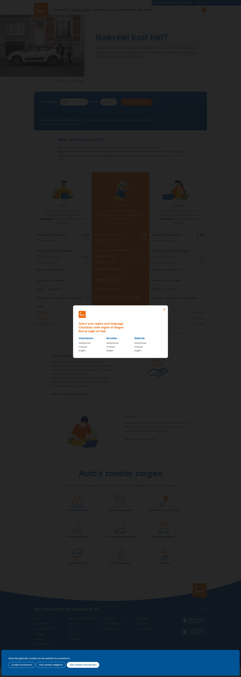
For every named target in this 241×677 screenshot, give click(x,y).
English (82, 350)
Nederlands (85, 342)
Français (83, 346)
